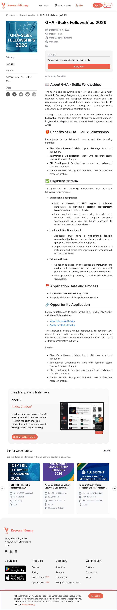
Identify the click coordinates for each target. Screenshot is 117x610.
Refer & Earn (64, 5)
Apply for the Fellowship (62, 325)
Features (36, 567)
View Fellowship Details (62, 321)
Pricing (35, 572)
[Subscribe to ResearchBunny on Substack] (16, 551)
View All (106, 450)
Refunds (60, 572)
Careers (90, 567)
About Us (60, 567)
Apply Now (79, 66)
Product (42, 5)
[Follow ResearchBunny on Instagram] (6, 551)
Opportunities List (27, 15)
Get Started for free (23, 437)
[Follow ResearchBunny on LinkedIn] (11, 551)
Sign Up (98, 5)
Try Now (79, 5)
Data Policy (61, 577)
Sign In (107, 5)
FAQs (88, 577)
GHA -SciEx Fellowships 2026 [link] (53, 15)
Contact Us (91, 572)
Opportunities (40, 582)
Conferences (40, 577)
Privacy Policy (28, 604)
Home (12, 15)
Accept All (95, 596)
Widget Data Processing (68, 582)
